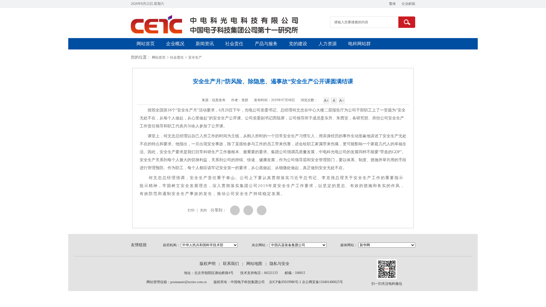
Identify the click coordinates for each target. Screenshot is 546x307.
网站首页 (145, 43)
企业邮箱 (408, 4)
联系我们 (231, 264)
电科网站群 (359, 43)
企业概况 (175, 43)
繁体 (392, 4)
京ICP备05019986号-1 (285, 282)
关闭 (203, 210)
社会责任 (234, 43)
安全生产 (195, 57)
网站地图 (254, 264)
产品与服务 (266, 43)
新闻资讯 (205, 43)
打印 (191, 210)
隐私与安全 (279, 264)
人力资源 (327, 43)
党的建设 (298, 43)
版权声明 (208, 264)
